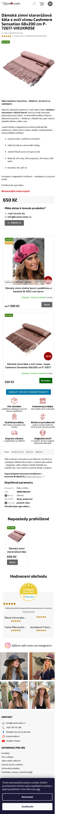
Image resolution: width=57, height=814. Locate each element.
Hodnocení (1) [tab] (17, 451)
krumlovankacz (13, 736)
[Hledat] (34, 4)
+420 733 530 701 (16, 213)
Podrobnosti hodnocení (35, 36)
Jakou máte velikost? (11, 760)
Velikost (39, 451)
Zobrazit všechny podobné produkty (28, 392)
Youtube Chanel (13, 740)
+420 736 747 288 (13, 727)
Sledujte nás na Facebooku (18, 732)
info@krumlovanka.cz (19, 217)
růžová (28, 282)
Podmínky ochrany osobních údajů (17, 772)
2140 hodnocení (28, 611)
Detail (47, 304)
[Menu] (50, 4)
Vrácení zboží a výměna (12, 764)
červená (18, 282)
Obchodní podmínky (11, 768)
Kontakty (6, 753)
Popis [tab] (6, 451)
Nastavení (27, 797)
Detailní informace (33, 476)
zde (38, 789)
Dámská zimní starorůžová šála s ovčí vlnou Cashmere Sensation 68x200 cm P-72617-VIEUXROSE (16, 550)
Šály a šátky (22, 488)
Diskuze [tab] (29, 451)
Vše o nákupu (8, 757)
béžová (9, 282)
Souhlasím (27, 806)
